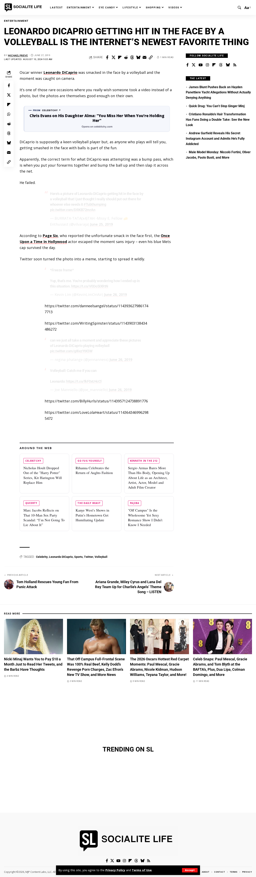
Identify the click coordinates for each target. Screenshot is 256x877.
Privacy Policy (115, 870)
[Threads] (220, 65)
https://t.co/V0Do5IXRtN (89, 286)
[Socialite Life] (24, 8)
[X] (193, 65)
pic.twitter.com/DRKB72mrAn (72, 210)
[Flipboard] (214, 65)
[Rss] (234, 65)
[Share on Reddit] (126, 57)
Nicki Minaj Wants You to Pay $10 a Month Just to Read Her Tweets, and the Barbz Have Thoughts (33, 664)
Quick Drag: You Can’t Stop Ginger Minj (217, 106)
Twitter (88, 556)
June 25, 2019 (101, 224)
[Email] (144, 57)
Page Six (50, 235)
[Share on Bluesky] (138, 57)
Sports (78, 556)
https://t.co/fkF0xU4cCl (84, 381)
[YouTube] (200, 65)
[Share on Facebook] (107, 57)
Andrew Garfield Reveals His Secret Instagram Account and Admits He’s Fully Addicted (215, 138)
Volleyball (101, 556)
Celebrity (42, 556)
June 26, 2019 (115, 294)
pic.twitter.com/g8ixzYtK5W (71, 351)
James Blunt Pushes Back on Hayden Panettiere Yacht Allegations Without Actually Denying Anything (218, 92)
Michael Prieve (18, 55)
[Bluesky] (227, 65)
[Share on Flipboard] (119, 57)
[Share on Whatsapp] (9, 114)
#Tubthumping (95, 204)
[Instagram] (207, 65)
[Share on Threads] (132, 57)
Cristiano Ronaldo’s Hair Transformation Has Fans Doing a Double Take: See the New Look (218, 119)
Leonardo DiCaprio (60, 72)
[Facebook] (187, 65)
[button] (190, 870)
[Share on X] (113, 57)
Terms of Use (142, 870)
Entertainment (16, 20)
